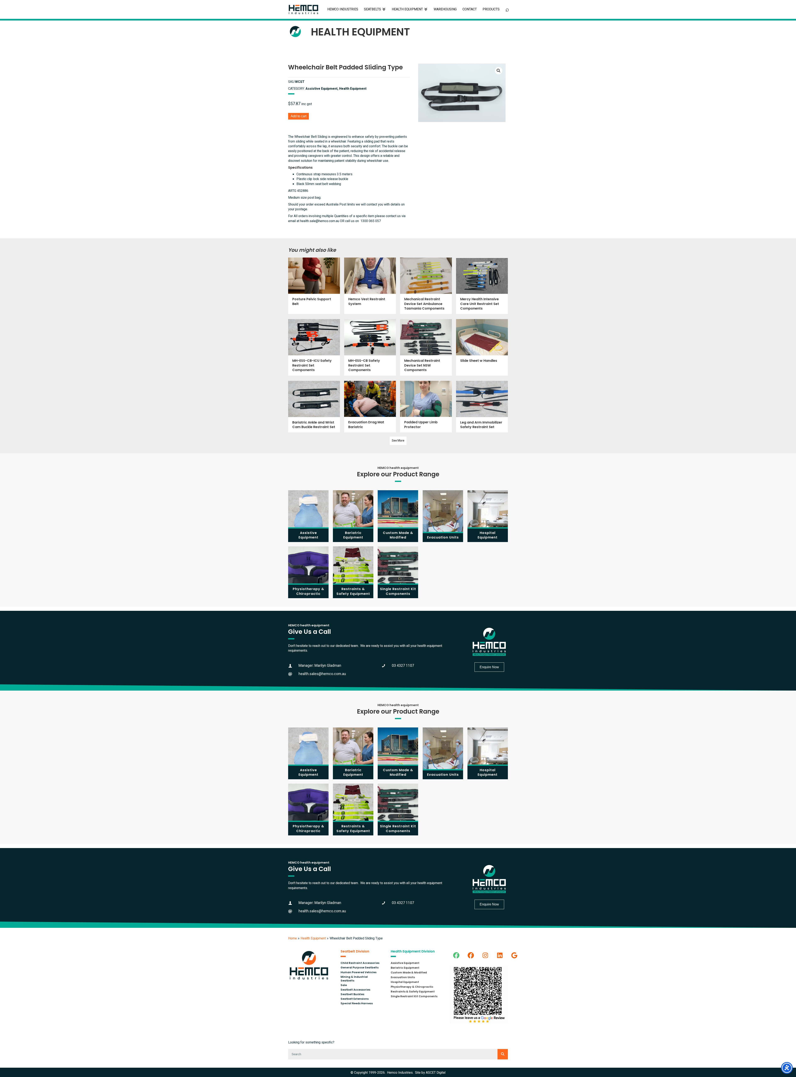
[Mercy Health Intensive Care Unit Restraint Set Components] (482, 286)
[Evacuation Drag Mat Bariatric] (370, 407)
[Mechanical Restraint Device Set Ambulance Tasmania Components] (426, 286)
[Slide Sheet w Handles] (482, 347)
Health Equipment (313, 938)
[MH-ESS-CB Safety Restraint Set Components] (370, 347)
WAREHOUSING (445, 9)
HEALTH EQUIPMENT (408, 9)
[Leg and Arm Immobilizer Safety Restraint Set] (482, 407)
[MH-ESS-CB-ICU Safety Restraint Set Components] (314, 347)
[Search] (503, 1054)
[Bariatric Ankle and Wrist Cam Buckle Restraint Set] (314, 407)
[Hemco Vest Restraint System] (370, 286)
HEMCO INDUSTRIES (342, 9)
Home (292, 938)
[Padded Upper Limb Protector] (426, 407)
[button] (498, 70)
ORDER (491, 9)
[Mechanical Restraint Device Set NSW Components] (426, 347)
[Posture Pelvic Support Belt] (314, 286)
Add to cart (298, 116)
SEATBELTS (373, 9)
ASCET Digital (435, 1072)
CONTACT (469, 9)
